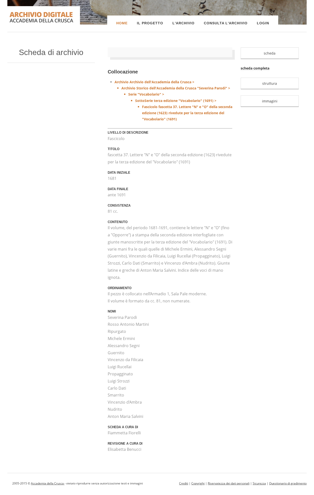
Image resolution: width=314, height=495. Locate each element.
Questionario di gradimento (288, 483)
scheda (269, 53)
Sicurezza (259, 483)
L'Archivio (183, 23)
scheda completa (255, 68)
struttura (269, 83)
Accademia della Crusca (48, 483)
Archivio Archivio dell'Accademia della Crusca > (173, 100)
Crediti (183, 483)
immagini (269, 101)
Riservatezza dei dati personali (228, 483)
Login (263, 23)
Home (122, 23)
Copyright (198, 483)
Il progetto (150, 23)
